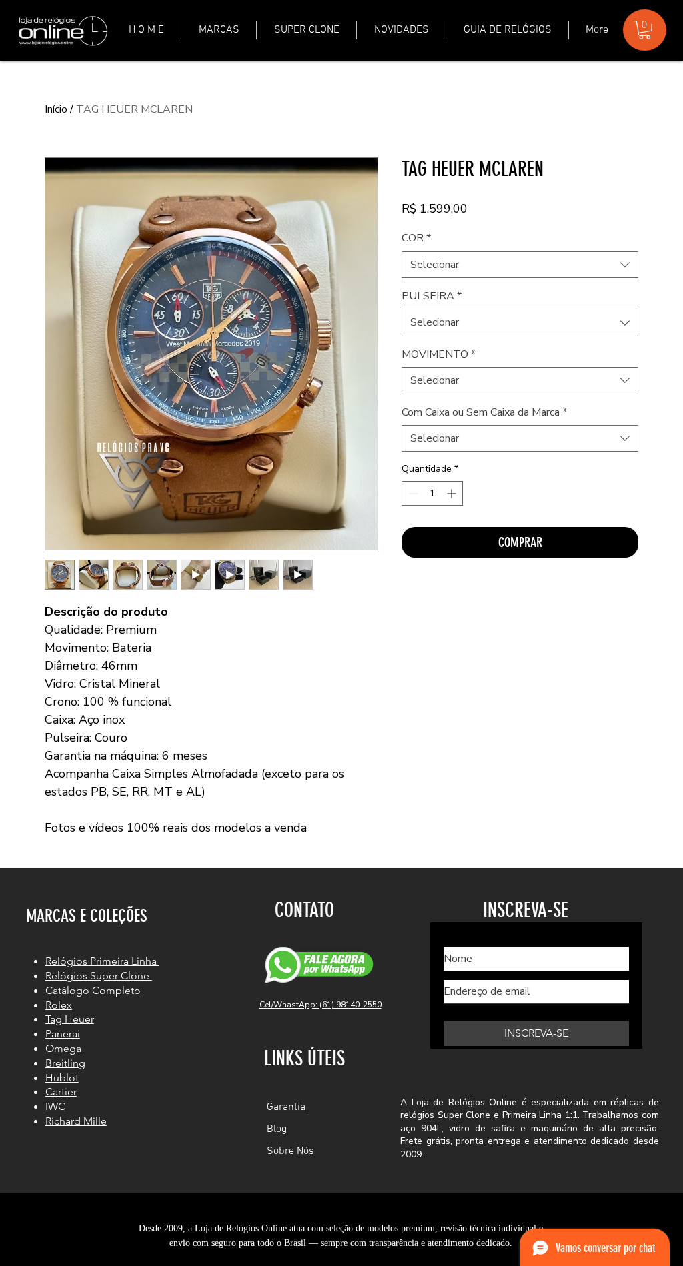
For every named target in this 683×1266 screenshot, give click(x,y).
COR (416, 238)
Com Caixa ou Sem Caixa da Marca (484, 412)
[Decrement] (412, 493)
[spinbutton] (432, 493)
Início (56, 109)
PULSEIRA (432, 296)
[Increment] (452, 493)
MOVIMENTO (439, 354)
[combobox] (520, 264)
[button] (218, 30)
